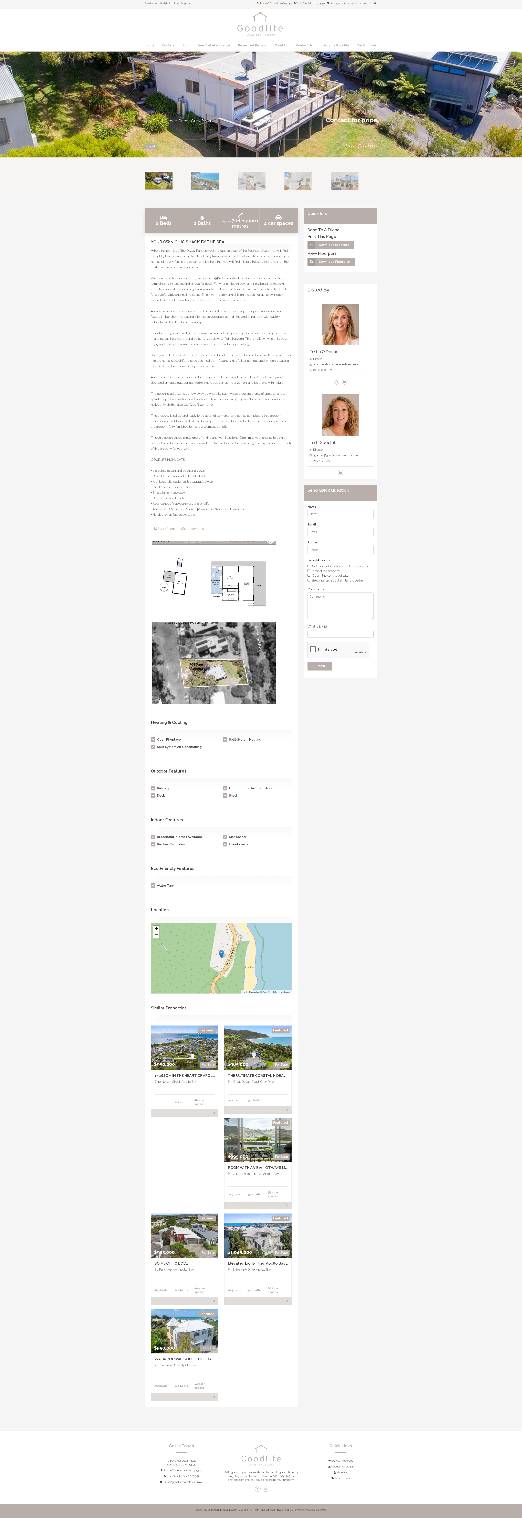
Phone (312, 542)
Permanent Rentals (252, 45)
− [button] (156, 934)
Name (312, 507)
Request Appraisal (342, 1466)
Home (150, 45)
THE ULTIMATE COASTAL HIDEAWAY (260, 1075)
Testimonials (366, 45)
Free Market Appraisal (213, 45)
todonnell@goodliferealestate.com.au (336, 364)
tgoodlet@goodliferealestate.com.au (336, 455)
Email (311, 524)
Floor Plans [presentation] (166, 529)
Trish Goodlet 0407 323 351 (310, 3)
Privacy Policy (283, 1509)
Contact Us (304, 45)
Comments (315, 589)
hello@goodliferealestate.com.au (183, 1482)
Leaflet (245, 992)
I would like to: (319, 560)
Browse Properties (342, 1460)
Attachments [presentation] (194, 529)
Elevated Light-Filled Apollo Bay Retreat (264, 1263)
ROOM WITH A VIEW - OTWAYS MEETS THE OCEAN (272, 1167)
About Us (281, 45)
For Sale (168, 45)
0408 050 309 (322, 370)
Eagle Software (317, 1509)
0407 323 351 (321, 460)
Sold (186, 45)
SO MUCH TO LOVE (171, 1263)
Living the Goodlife (335, 45)
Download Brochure (334, 245)
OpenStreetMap (270, 992)
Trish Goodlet (323, 442)
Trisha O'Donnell (325, 351)
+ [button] (156, 928)
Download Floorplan (334, 262)
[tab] (164, 529)
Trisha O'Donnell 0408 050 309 (182, 1470)
